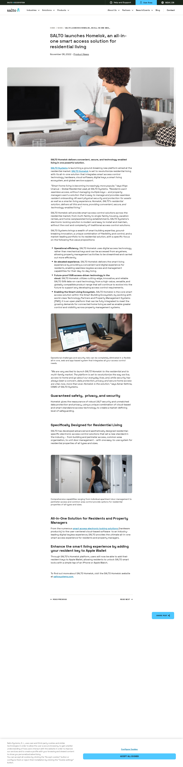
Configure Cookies (129, 749)
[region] (91, 753)
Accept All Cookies (129, 756)
